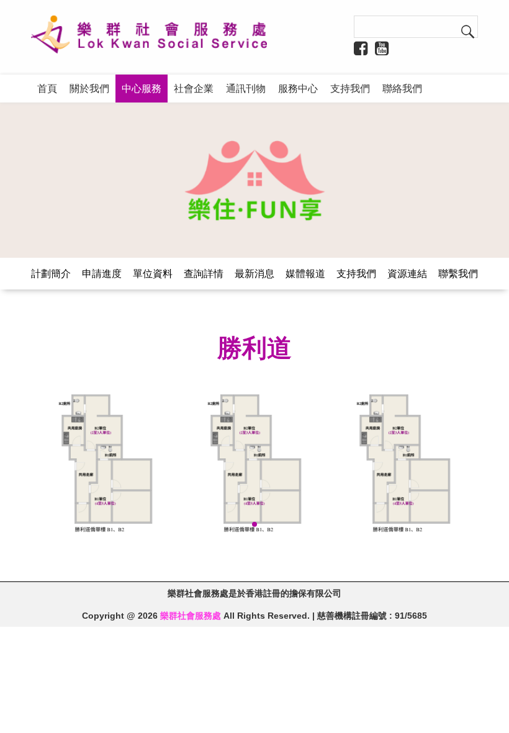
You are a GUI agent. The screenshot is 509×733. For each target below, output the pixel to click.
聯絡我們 (402, 88)
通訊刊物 (246, 88)
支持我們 (350, 88)
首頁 (47, 88)
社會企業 (194, 88)
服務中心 (298, 88)
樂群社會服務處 (190, 616)
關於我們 (89, 88)
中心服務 (141, 88)
